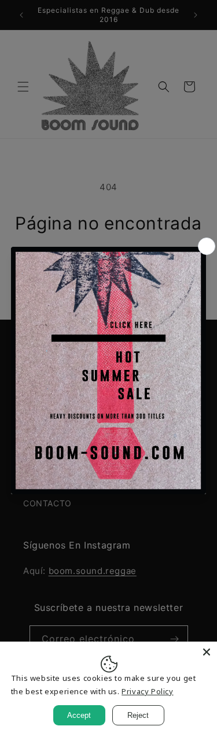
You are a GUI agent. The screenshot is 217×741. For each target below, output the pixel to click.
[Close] (206, 652)
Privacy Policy (147, 691)
